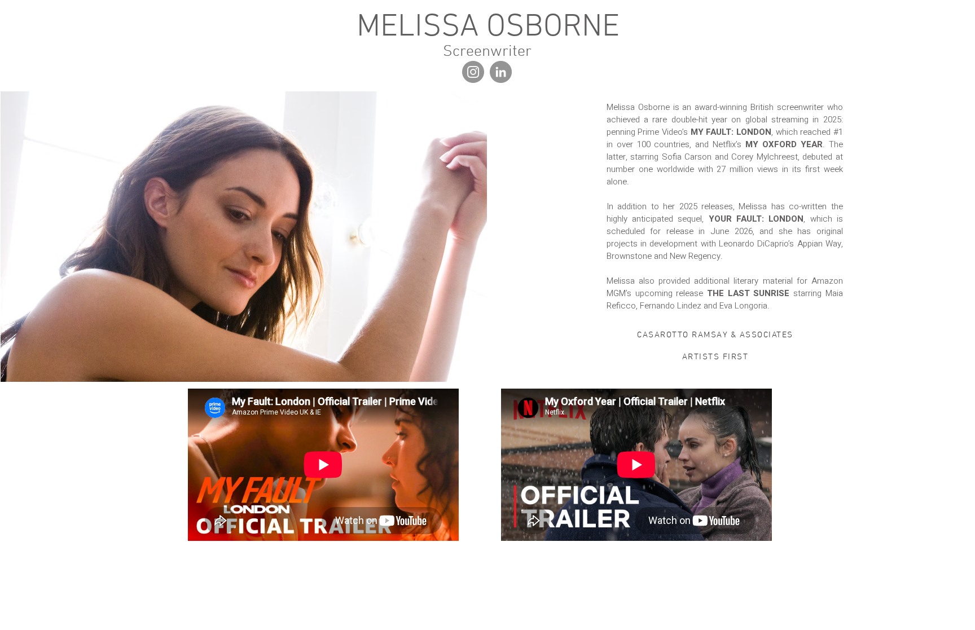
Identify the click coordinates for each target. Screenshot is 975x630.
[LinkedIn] (501, 72)
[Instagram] (473, 72)
